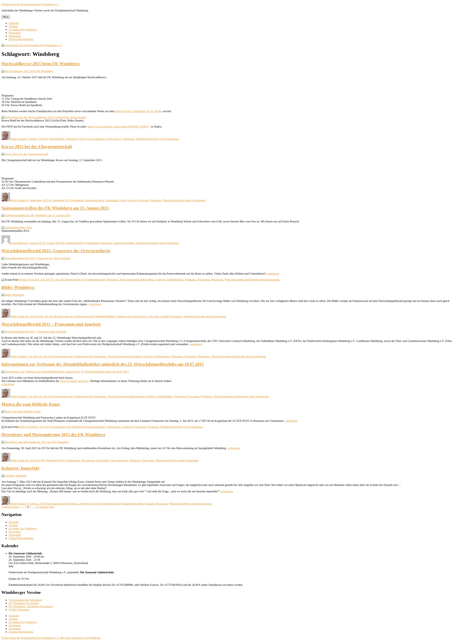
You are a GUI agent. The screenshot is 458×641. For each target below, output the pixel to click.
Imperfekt (138, 503)
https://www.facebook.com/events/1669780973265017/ (118, 126)
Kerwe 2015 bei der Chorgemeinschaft (36, 146)
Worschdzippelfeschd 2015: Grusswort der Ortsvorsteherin (55, 250)
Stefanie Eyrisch (27, 279)
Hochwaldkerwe (96, 138)
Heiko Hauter (18, 138)
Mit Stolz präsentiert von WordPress (80, 637)
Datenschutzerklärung (21, 39)
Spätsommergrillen (124, 243)
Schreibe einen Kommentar (163, 138)
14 (36, 506)
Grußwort (160, 279)
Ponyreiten (148, 460)
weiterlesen (272, 273)
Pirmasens (129, 138)
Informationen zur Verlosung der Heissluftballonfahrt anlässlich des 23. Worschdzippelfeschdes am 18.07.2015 (102, 364)
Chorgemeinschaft (93, 200)
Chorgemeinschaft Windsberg (67, 426)
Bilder (111, 316)
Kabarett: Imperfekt (20, 468)
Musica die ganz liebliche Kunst (30, 404)
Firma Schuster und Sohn (74, 380)
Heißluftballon (175, 279)
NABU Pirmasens (19, 609)
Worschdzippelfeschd (132, 279)
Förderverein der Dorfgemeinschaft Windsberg (92, 279)
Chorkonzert (113, 426)
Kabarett (150, 503)
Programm (203, 279)
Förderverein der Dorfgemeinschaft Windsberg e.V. (30, 4)
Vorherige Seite (10, 506)
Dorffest (148, 279)
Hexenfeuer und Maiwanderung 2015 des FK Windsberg (53, 434)
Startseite (14, 23)
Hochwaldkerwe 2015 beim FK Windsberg (40, 63)
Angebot (137, 356)
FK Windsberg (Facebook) (24, 603)
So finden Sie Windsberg (23, 29)
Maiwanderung (119, 460)
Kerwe (118, 138)
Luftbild (164, 316)
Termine (13, 26)
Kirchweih (142, 200)
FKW (82, 138)
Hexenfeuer (87, 460)
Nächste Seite (46, 506)
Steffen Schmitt (26, 426)
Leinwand (152, 316)
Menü (6, 17)
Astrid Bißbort (18, 243)
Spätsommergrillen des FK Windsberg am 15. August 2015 (55, 208)
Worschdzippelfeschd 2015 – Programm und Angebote (51, 324)
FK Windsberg (52, 138)
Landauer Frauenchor (134, 426)
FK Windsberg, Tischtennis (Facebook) (31, 606)
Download (15, 32)
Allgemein (77, 200)
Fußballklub (92, 243)
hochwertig (139, 316)
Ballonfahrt (138, 396)
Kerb (110, 138)
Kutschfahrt (102, 460)
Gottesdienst (112, 200)
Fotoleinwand (123, 316)
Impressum (15, 36)
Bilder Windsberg (17, 287)
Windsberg (142, 138)
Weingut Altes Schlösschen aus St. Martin (138, 111)
